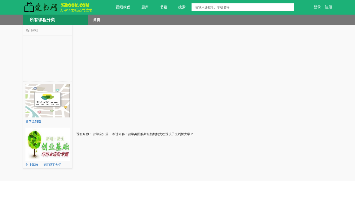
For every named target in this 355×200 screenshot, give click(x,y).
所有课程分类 (42, 19)
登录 (317, 7)
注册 (328, 7)
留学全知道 (100, 134)
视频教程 (123, 7)
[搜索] (290, 7)
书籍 (163, 7)
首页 (96, 20)
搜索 (182, 7)
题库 (145, 7)
